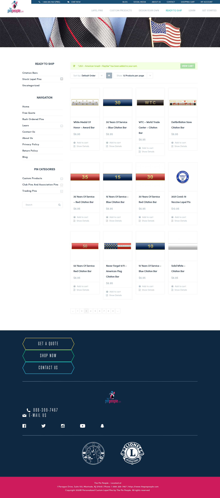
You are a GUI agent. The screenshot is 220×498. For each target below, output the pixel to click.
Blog (125, 2)
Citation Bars (30, 72)
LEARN (192, 10)
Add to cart (82, 142)
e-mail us (38, 415)
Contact (171, 2)
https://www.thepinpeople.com (143, 486)
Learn (25, 125)
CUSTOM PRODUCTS (121, 10)
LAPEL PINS (97, 10)
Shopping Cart (188, 2)
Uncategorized (31, 85)
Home (25, 106)
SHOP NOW (48, 356)
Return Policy (30, 150)
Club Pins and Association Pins (40, 184)
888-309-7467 (46, 410)
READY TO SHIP (174, 10)
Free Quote (28, 112)
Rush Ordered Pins (33, 119)
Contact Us (28, 131)
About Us (156, 2)
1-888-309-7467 (119, 486)
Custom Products (32, 178)
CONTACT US (48, 368)
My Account (207, 2)
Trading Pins (29, 190)
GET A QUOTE (48, 344)
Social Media (139, 2)
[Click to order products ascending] (109, 75)
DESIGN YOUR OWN (149, 10)
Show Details (82, 146)
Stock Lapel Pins (32, 79)
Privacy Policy (30, 144)
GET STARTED (209, 10)
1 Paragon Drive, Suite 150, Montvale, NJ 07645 (80, 486)
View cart (188, 66)
